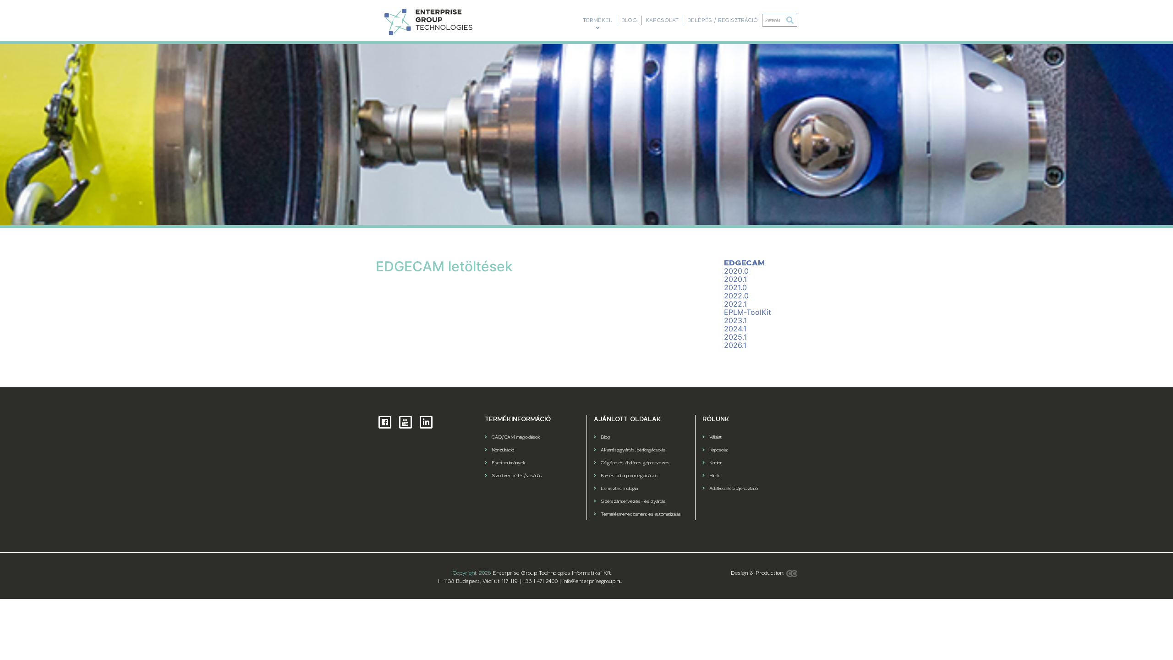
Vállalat (715, 437)
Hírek (714, 475)
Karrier (715, 462)
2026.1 (735, 345)
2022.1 (735, 303)
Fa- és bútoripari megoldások (629, 475)
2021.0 (735, 287)
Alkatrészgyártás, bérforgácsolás (633, 450)
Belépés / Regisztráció (722, 20)
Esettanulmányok (509, 462)
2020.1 (735, 279)
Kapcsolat (662, 20)
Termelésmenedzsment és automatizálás (641, 514)
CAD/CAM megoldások (516, 437)
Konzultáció (503, 450)
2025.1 (735, 336)
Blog (629, 20)
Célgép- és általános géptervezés (635, 462)
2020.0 (736, 270)
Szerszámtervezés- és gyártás (633, 501)
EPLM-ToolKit (747, 312)
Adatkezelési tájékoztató (733, 488)
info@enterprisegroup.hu (592, 581)
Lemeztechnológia (619, 488)
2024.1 (735, 328)
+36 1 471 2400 (540, 581)
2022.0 (736, 295)
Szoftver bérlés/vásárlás (517, 475)
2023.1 (735, 320)
